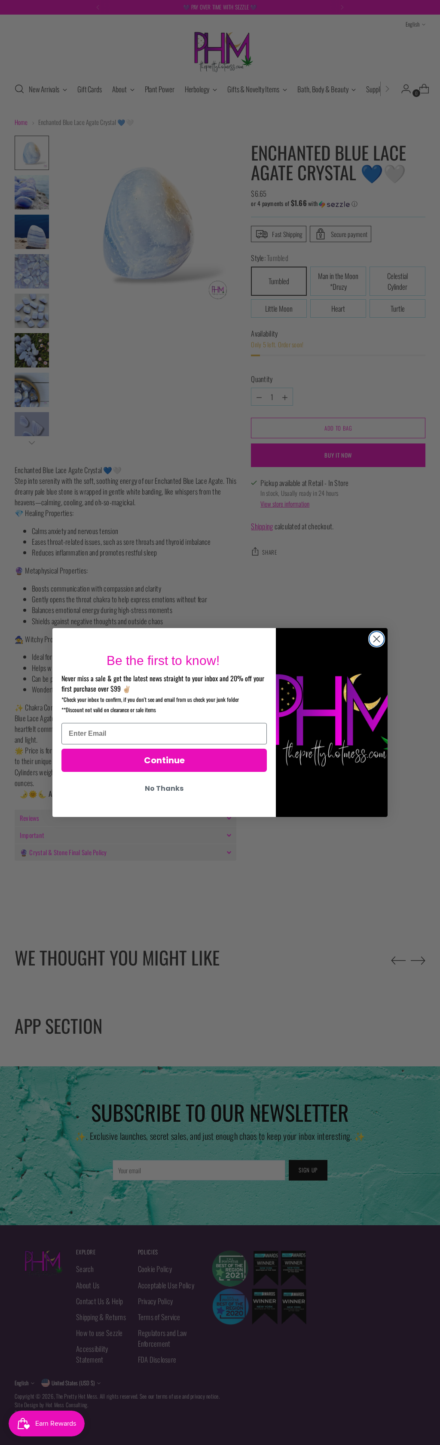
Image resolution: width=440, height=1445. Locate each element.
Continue (164, 760)
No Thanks (164, 788)
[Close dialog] (376, 639)
